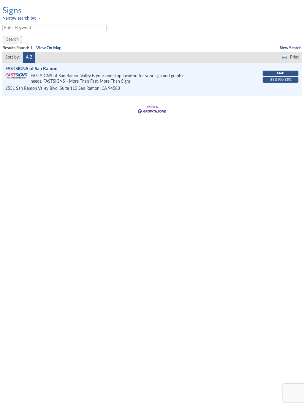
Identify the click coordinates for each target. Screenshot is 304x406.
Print (294, 57)
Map (280, 73)
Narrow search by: (19, 18)
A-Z (29, 57)
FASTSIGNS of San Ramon (31, 69)
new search (291, 48)
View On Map (48, 48)
